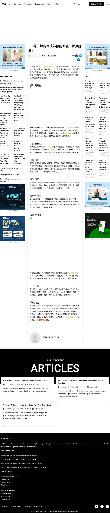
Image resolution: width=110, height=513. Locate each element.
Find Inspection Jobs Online (9, 175)
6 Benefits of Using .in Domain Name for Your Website (19, 146)
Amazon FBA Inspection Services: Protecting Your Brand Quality (90, 121)
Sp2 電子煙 (72, 182)
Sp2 (53, 289)
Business (17, 4)
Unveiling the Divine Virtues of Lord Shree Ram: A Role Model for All (5, 158)
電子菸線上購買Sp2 (69, 317)
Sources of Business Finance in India (5, 144)
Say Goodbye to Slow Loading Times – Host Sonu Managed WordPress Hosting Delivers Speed (19, 102)
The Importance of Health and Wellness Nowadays (19, 456)
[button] (96, 4)
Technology (39, 4)
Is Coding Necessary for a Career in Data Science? (19, 459)
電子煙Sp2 (68, 133)
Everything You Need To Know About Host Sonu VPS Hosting (5, 133)
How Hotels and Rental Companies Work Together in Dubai (90, 102)
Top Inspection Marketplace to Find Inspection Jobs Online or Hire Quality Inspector (12, 90)
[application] (60, 4)
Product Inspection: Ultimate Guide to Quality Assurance (104, 165)
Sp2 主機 (50, 147)
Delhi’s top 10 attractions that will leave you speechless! (19, 158)
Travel (49, 4)
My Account (78, 4)
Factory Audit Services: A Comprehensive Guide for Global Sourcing (104, 102)
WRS (6, 4)
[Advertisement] (55, 24)
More (57, 4)
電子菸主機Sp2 (49, 66)
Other (7, 384)
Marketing (28, 4)
